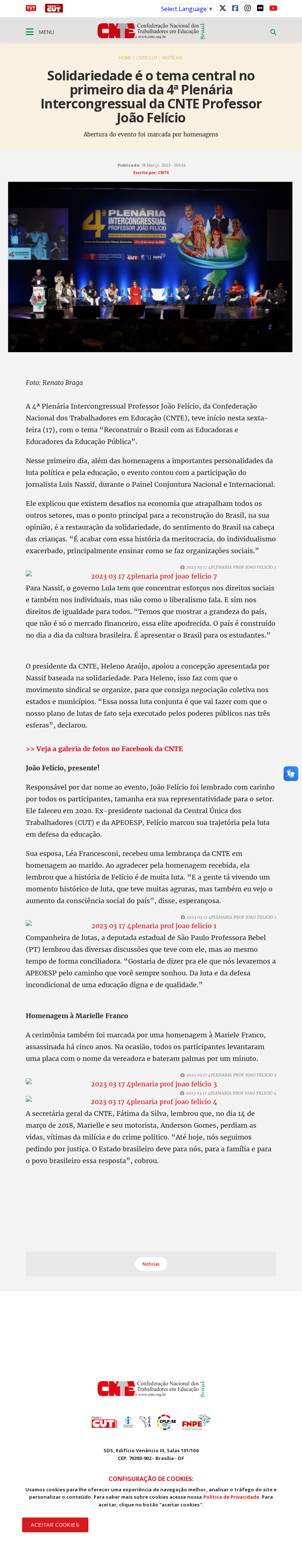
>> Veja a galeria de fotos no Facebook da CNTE (104, 749)
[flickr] (260, 7)
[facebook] (235, 7)
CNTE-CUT (147, 58)
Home (125, 58)
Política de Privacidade (231, 1497)
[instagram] (247, 7)
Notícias (172, 58)
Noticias (151, 1264)
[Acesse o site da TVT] (31, 10)
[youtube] (272, 7)
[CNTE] (151, 1395)
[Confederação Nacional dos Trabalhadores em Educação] (151, 37)
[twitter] (222, 7)
